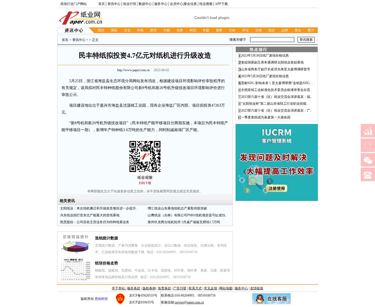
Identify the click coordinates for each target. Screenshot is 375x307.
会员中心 (176, 4)
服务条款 (133, 288)
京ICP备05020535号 (143, 295)
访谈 (258, 30)
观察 (219, 30)
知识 (271, 30)
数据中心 (145, 4)
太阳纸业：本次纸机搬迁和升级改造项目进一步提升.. (99, 208)
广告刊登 (179, 288)
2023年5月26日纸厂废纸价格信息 (265, 76)
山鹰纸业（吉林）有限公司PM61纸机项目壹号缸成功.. (187, 215)
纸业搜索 (205, 4)
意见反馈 (210, 288)
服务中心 (160, 4)
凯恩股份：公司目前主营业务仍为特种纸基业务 (94, 222)
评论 (245, 30)
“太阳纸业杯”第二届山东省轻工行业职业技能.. (274, 104)
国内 (101, 30)
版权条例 (149, 288)
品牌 (284, 30)
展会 (298, 30)
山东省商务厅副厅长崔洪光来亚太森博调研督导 (275, 69)
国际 (114, 30)
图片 (311, 30)
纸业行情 (129, 4)
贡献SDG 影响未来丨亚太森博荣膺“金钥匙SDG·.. (276, 83)
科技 (193, 30)
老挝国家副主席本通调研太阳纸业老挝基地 (272, 62)
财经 (153, 30)
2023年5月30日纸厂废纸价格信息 (265, 55)
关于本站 (119, 288)
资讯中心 (114, 4)
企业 (127, 30)
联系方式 (195, 288)
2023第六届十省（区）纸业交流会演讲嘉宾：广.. (276, 110)
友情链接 (256, 288)
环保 (140, 30)
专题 (206, 30)
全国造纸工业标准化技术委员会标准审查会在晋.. (276, 90)
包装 (180, 30)
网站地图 (226, 288)
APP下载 (221, 4)
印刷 (166, 30)
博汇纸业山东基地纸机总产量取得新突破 (177, 208)
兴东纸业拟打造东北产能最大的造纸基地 (89, 215)
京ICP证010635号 (141, 302)
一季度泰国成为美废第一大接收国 (265, 117)
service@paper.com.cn (189, 302)
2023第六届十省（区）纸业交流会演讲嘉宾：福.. (276, 97)
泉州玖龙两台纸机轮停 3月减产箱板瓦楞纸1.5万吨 (184, 222)
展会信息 (190, 4)
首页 (101, 4)
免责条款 (164, 288)
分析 (232, 30)
